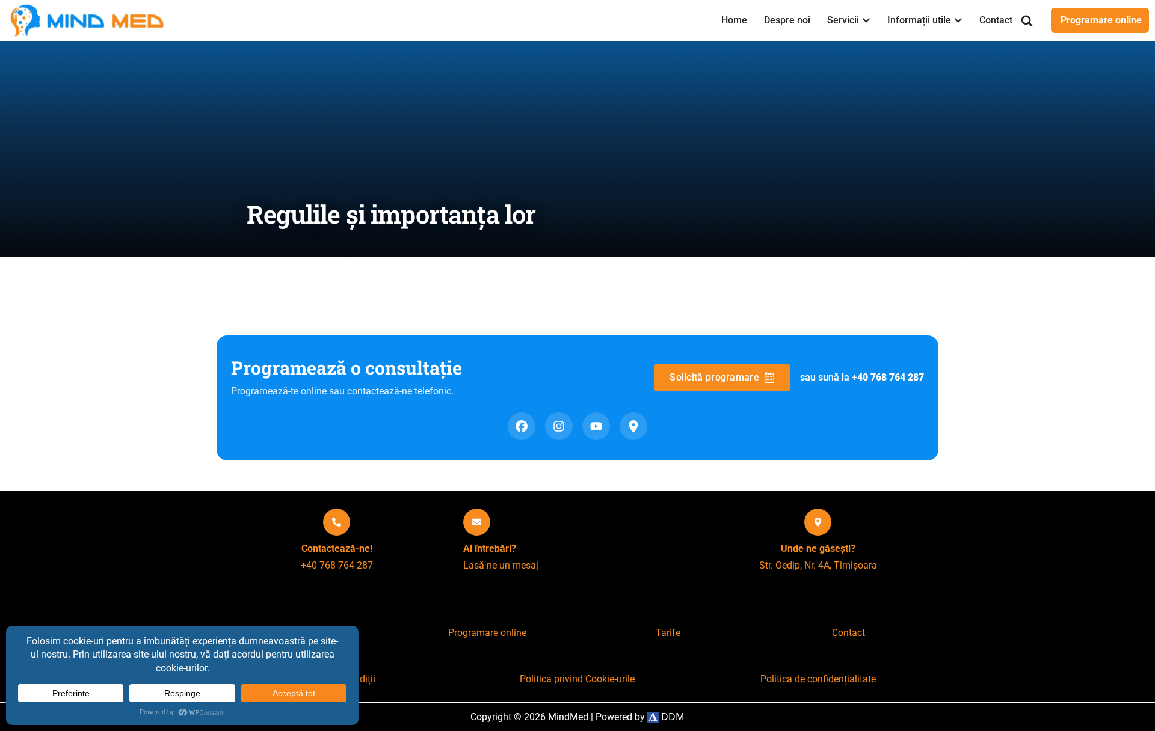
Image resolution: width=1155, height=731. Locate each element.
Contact (995, 20)
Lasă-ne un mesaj (500, 565)
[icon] (336, 522)
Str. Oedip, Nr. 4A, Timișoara (818, 565)
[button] (866, 20)
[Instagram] (559, 426)
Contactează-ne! (336, 548)
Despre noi (787, 20)
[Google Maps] (633, 426)
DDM (672, 716)
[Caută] (1027, 20)
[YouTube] (596, 426)
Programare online (1101, 20)
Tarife (668, 632)
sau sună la (862, 377)
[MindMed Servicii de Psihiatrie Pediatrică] (90, 20)
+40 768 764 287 (337, 565)
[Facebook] (521, 426)
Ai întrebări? (489, 548)
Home (734, 20)
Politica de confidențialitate (818, 679)
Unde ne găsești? (818, 548)
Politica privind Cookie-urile (577, 679)
